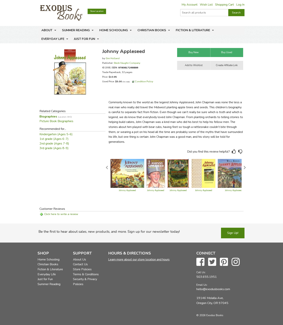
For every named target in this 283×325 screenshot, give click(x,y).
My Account (190, 5)
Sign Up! (232, 233)
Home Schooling (113, 30)
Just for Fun (84, 39)
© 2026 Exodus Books (209, 315)
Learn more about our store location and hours (139, 259)
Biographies (55, 116)
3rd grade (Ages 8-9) (54, 148)
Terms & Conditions (86, 274)
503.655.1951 (206, 277)
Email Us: (201, 285)
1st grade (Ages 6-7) (54, 139)
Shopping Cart (224, 5)
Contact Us (80, 264)
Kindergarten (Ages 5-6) (56, 134)
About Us (79, 259)
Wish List (206, 5)
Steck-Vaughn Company (127, 63)
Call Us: (201, 272)
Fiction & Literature (193, 30)
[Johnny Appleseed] (127, 173)
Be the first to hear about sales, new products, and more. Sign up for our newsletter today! (109, 231)
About (46, 30)
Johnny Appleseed (127, 190)
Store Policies (82, 269)
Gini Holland (113, 58)
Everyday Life (52, 39)
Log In (240, 5)
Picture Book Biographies (56, 121)
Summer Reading (76, 30)
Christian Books (151, 30)
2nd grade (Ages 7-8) (54, 143)
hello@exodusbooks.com (213, 289)
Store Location (97, 11)
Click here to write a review (61, 214)
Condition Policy (144, 81)
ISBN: (125, 67)
